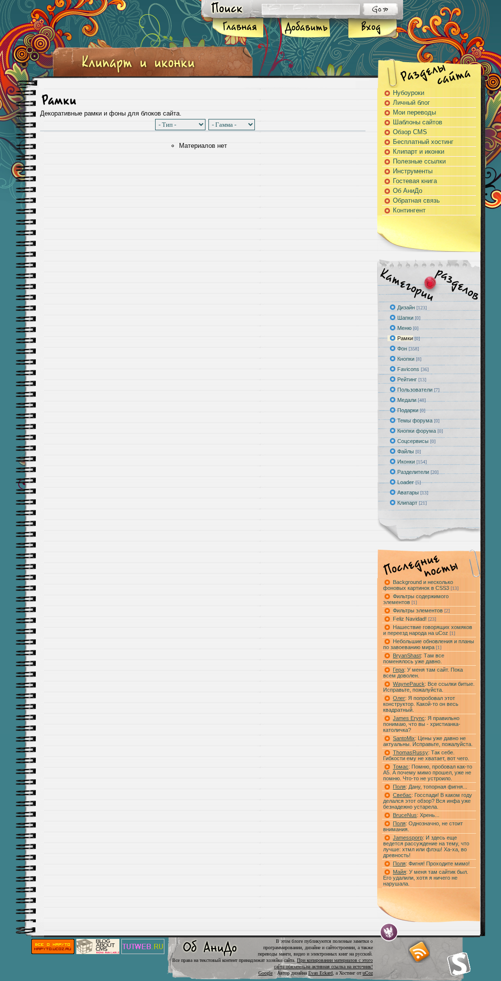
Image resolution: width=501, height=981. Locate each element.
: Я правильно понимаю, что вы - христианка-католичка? (421, 724)
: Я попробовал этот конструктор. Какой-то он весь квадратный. (420, 704)
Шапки (405, 318)
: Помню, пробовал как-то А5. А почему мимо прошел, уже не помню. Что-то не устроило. (427, 772)
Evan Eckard (320, 973)
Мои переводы (414, 112)
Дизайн (406, 307)
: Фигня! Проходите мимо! (431, 863)
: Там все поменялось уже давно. (413, 658)
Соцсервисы (413, 441)
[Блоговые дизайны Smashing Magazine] (459, 964)
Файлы (405, 451)
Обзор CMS (410, 132)
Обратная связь (416, 200)
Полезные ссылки (419, 161)
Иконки (406, 462)
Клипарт (407, 503)
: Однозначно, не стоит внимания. (423, 826)
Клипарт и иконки (418, 151)
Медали (406, 400)
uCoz (368, 973)
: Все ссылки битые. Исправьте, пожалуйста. (429, 687)
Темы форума (415, 420)
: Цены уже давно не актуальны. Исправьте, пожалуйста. (428, 741)
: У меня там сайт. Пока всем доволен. (423, 672)
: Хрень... (416, 815)
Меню (404, 328)
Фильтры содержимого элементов (416, 599)
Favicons (408, 369)
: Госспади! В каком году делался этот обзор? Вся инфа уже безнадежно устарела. (427, 801)
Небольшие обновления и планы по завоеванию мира (428, 644)
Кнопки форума (416, 431)
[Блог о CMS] (97, 952)
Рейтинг (407, 379)
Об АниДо (407, 190)
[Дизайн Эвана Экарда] (389, 932)
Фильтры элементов (421, 610)
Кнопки (405, 359)
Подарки (407, 410)
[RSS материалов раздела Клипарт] (419, 951)
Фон (402, 348)
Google (265, 973)
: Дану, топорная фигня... (430, 787)
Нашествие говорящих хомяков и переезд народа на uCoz (427, 630)
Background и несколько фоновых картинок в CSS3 (420, 585)
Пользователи (415, 390)
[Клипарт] (138, 72)
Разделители (413, 472)
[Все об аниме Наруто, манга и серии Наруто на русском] (52, 952)
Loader (405, 482)
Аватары (408, 492)
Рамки (405, 338)
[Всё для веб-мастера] (142, 952)
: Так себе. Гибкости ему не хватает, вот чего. (426, 755)
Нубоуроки (408, 92)
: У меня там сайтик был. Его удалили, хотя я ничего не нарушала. (425, 878)
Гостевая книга (415, 181)
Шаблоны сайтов (417, 122)
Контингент (409, 210)
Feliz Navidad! (414, 619)
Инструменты (413, 171)
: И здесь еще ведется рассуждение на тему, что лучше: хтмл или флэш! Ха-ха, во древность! (426, 846)
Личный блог (411, 102)
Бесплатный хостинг (423, 141)
